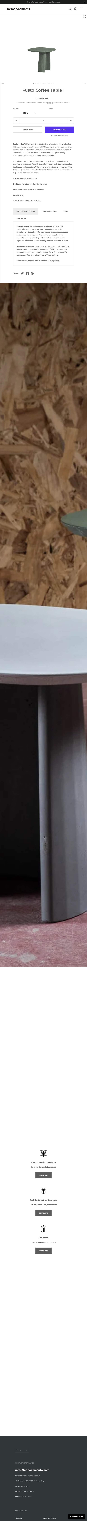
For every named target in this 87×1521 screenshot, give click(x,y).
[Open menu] (81, 9)
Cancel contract (76, 1516)
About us (18, 1518)
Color (15, 109)
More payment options (59, 135)
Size (51, 109)
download (43, 1175)
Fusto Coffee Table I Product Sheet (27, 201)
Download (43, 1213)
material (31, 261)
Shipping (50, 102)
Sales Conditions (49, 1518)
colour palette (53, 261)
